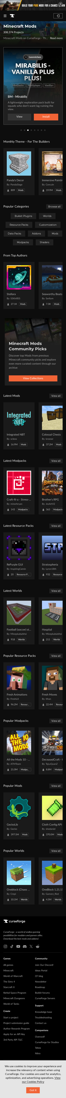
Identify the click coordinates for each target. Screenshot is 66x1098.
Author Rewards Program (16, 1029)
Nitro (37, 1053)
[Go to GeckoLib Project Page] (19, 815)
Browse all (54, 206)
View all (56, 395)
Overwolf (40, 1037)
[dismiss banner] (61, 4)
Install (46, 116)
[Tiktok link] (12, 946)
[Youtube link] (18, 946)
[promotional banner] (33, 5)
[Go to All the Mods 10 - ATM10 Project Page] (19, 750)
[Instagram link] (5, 946)
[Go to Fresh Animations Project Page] (19, 685)
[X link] (31, 946)
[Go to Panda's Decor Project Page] (19, 171)
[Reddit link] (38, 946)
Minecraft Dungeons (14, 998)
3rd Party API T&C (13, 1040)
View (19, 116)
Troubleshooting (43, 1017)
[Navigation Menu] (5, 16)
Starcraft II (9, 987)
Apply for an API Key (14, 1034)
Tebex (38, 1048)
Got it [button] (33, 1090)
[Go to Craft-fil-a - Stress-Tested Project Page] (19, 490)
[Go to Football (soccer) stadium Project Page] (19, 620)
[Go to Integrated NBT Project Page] (19, 425)
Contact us (40, 1023)
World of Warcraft (13, 976)
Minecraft (8, 971)
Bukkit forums (42, 993)
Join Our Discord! (44, 965)
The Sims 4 (9, 982)
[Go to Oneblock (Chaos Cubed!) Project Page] (19, 881)
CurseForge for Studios (47, 1042)
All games (8, 965)
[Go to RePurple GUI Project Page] (19, 555)
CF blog (39, 976)
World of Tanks (11, 1004)
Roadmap (40, 987)
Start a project (10, 1017)
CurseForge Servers (45, 998)
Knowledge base (43, 1012)
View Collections (33, 378)
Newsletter (40, 982)
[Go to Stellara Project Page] (19, 285)
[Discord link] (25, 946)
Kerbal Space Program (14, 993)
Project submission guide (16, 1023)
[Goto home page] (12, 16)
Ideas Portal (41, 971)
